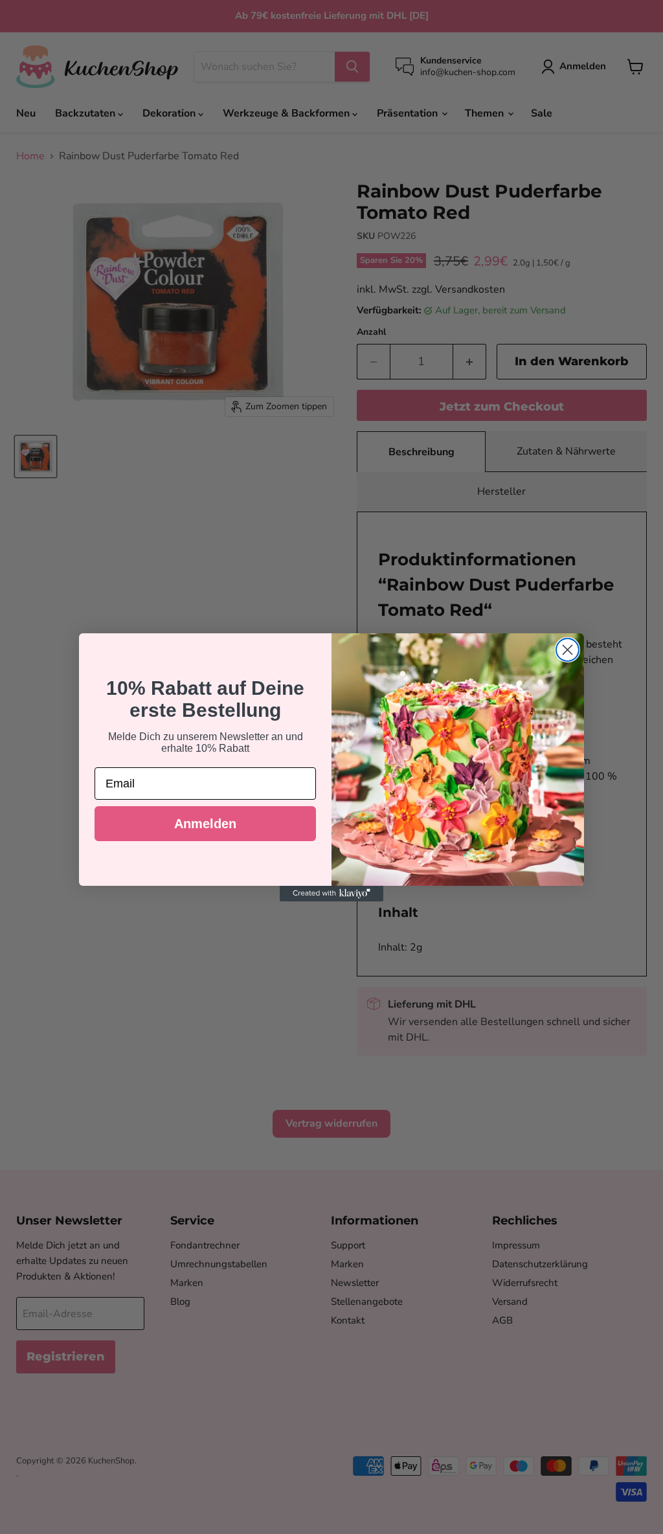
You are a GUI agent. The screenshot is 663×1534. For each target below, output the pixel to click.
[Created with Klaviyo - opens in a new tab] (331, 893)
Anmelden (205, 824)
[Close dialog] (567, 649)
